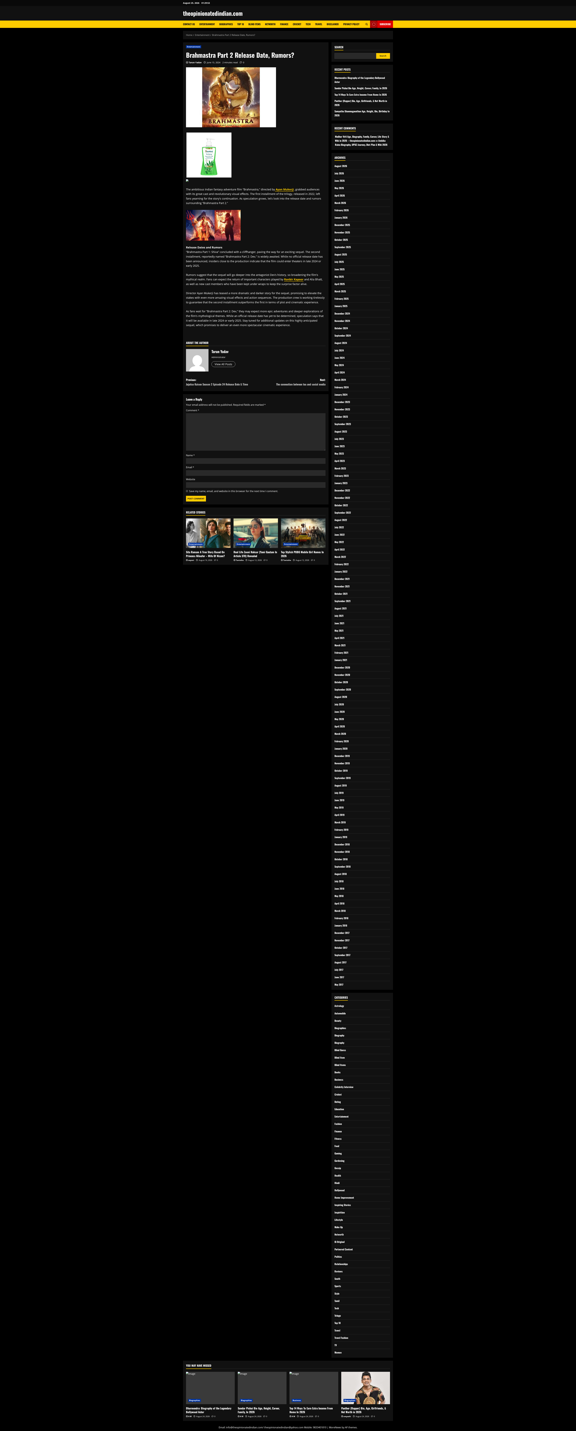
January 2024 (340, 394)
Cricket (297, 24)
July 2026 (339, 173)
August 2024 (340, 343)
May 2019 (339, 807)
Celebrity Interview (343, 1087)
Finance (284, 24)
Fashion (338, 1124)
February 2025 (341, 298)
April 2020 (339, 726)
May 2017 (338, 984)
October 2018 (341, 859)
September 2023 (342, 424)
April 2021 (339, 638)
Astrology (339, 1006)
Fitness (338, 1138)
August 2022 (340, 520)
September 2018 (342, 866)
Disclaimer (333, 24)
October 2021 (341, 593)
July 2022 (339, 527)
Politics (338, 1256)
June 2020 (339, 711)
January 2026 (341, 217)
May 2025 (339, 276)
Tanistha (240, 560)
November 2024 (342, 321)
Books (337, 1072)
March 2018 (340, 911)
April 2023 (339, 461)
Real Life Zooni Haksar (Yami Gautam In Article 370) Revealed (255, 554)
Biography (339, 1035)
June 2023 (339, 446)
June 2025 (339, 269)
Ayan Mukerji (284, 189)
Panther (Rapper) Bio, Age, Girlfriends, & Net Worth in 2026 (363, 1410)
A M (190, 1416)
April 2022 (339, 549)
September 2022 (342, 512)
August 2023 (340, 431)
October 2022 (341, 505)
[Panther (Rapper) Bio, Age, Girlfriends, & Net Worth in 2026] (365, 1388)
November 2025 (342, 232)
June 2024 (339, 358)
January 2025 (340, 306)
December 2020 (342, 667)
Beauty (337, 1020)
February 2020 (341, 741)
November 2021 (342, 586)
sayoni (191, 560)
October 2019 (341, 770)
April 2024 (339, 372)
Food (336, 1146)
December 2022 (342, 490)
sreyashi (347, 1416)
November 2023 (342, 409)
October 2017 (340, 947)
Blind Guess (340, 1050)
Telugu (337, 1315)
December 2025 (342, 225)
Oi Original (339, 1242)
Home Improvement (344, 1197)
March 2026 (340, 203)
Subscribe (385, 24)
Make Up (338, 1227)
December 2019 (342, 756)
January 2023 (340, 483)
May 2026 (339, 188)
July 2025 (339, 262)
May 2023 (339, 453)
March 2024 (340, 380)
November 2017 (342, 940)
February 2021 (341, 652)
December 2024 (342, 313)
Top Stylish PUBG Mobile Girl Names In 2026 (302, 554)
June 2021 (339, 623)
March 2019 (340, 822)
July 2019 (339, 793)
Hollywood (339, 1190)
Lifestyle (338, 1220)
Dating (337, 1102)
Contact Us (189, 24)
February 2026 (341, 210)
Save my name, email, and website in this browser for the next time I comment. (233, 491)
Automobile (340, 1013)
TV (335, 1345)
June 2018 (339, 888)
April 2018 (339, 903)
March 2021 (340, 645)
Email (190, 467)
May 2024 (339, 365)
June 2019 (339, 800)
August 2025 (340, 254)
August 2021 (340, 608)
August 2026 (340, 166)
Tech (308, 24)
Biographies (226, 24)
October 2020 (341, 682)
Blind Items (254, 24)
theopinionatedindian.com (213, 13)
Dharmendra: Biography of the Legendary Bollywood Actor (208, 1410)
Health (337, 1175)
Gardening (339, 1160)
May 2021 (339, 630)
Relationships (341, 1264)
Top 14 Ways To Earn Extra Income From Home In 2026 (360, 94)
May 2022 (339, 542)
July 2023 (339, 439)
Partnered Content (343, 1249)
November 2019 (342, 763)
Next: (301, 382)
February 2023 (341, 475)
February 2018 (341, 918)
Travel (318, 24)
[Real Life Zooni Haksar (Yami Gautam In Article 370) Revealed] (256, 533)
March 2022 (340, 557)
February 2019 (341, 829)
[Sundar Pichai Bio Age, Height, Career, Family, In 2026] (262, 1388)
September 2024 (342, 335)
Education (339, 1109)
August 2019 (340, 785)
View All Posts (223, 364)
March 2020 (340, 734)
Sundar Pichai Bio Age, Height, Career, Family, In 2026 (360, 88)
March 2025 (340, 291)
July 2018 (339, 881)
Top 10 (240, 24)
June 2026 (339, 180)
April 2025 (339, 284)
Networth (270, 24)
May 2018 (339, 896)
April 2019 (339, 815)
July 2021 (339, 616)
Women (338, 1352)
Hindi (337, 1183)
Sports (337, 1286)
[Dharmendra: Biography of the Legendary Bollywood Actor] (210, 1388)
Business (338, 1079)
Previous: (217, 382)
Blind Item (339, 1057)
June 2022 (339, 534)
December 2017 (342, 933)
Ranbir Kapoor (293, 279)
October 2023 (341, 416)
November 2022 (342, 498)
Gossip (337, 1168)
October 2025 (341, 240)
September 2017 (342, 955)
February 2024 (341, 387)
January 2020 (341, 748)
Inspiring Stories (342, 1205)
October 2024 (341, 328)
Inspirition (339, 1212)
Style (336, 1293)
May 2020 (339, 719)
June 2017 (339, 977)
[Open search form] (367, 24)
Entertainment (207, 24)
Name (190, 455)
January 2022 (340, 571)
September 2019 (342, 778)
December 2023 (342, 402)
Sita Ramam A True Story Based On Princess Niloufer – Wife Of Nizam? (205, 554)
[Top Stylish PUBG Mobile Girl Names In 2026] (303, 533)
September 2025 (342, 247)
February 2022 (341, 564)
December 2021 (342, 579)
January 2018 (340, 925)
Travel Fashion (341, 1338)
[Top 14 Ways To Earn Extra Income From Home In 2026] (314, 1388)
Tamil (336, 1301)
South (337, 1278)
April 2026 (339, 195)
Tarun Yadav (195, 62)
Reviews (338, 1271)
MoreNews (335, 1427)
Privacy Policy (351, 24)
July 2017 (338, 969)
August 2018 (340, 874)
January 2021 (340, 660)
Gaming (338, 1153)
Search (338, 47)
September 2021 (342, 601)
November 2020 (342, 675)
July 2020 (339, 704)
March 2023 (340, 468)
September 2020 (342, 689)
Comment (192, 410)
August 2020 (340, 697)
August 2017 (340, 962)
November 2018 (342, 852)
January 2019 (340, 837)
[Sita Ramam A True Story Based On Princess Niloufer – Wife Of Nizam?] (208, 533)
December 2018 (342, 844)
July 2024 (339, 350)
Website (190, 479)
